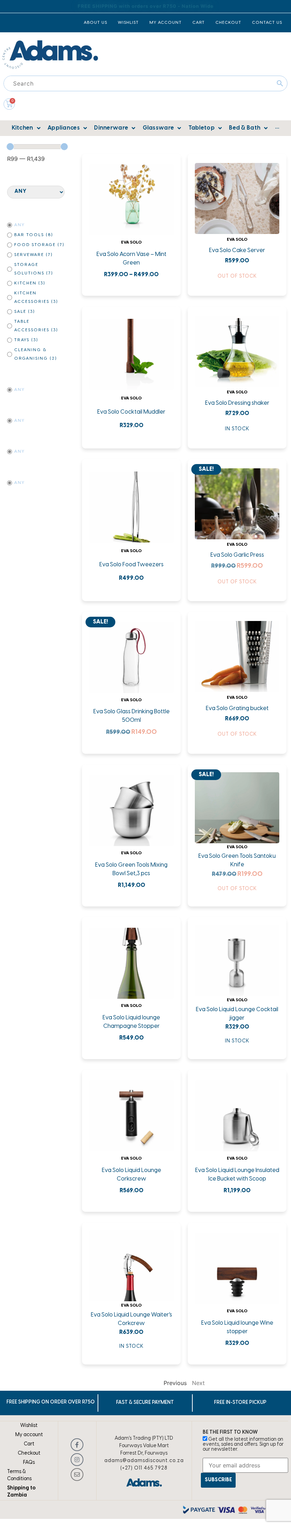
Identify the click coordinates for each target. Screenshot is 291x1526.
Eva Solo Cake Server (237, 250)
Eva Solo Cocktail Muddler (131, 412)
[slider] (10, 146)
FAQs (29, 1462)
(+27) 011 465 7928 (144, 1468)
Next (198, 1382)
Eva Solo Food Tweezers (131, 565)
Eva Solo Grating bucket (237, 708)
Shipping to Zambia (21, 1492)
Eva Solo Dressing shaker (237, 403)
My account (29, 1435)
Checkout (29, 1453)
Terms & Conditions (19, 1475)
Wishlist (29, 1425)
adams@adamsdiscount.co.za (144, 1461)
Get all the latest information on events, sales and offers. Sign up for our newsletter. (243, 1444)
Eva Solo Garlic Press (237, 555)
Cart (29, 1444)
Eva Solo (131, 242)
